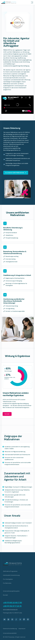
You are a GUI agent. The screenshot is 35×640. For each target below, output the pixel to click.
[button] (32, 2)
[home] (8, 2)
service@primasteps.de (10, 609)
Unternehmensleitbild (9, 633)
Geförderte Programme (10, 571)
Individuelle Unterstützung (11, 575)
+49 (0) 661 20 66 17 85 (12, 603)
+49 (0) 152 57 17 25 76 (12, 606)
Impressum (22, 628)
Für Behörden (7, 583)
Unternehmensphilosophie (11, 591)
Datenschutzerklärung (10, 628)
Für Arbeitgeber (8, 579)
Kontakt (7, 414)
